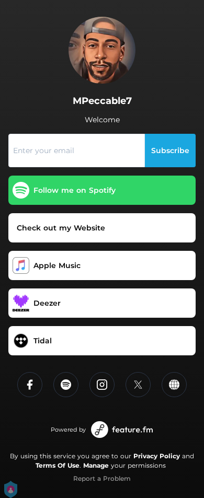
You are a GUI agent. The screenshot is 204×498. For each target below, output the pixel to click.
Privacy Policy (156, 456)
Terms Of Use (58, 465)
